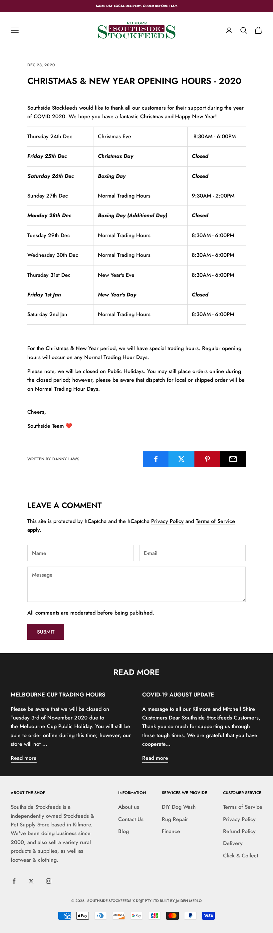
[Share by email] (233, 459)
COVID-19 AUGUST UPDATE (178, 695)
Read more (24, 758)
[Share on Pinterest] (207, 459)
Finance (171, 831)
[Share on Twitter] (181, 459)
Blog (123, 831)
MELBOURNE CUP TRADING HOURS (58, 695)
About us (128, 807)
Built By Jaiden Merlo (181, 900)
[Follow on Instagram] (48, 881)
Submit (46, 632)
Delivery (233, 843)
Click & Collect (240, 855)
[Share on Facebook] (155, 459)
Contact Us (130, 819)
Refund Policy (239, 831)
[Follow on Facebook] (14, 881)
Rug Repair (175, 819)
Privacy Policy (167, 521)
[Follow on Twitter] (31, 881)
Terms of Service (215, 521)
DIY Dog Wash (179, 807)
